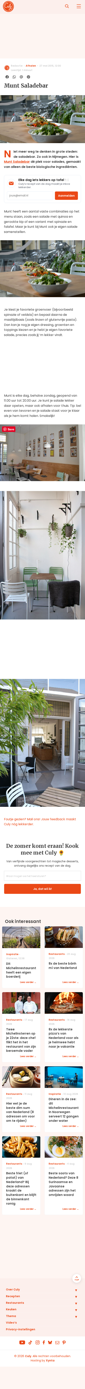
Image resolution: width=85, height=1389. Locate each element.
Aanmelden (66, 196)
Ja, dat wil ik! (42, 889)
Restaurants (15, 1303)
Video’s (11, 1323)
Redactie (17, 65)
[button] (73, 1290)
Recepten (13, 1296)
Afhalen (31, 65)
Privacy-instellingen (20, 1329)
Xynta (50, 1360)
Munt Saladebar (17, 161)
